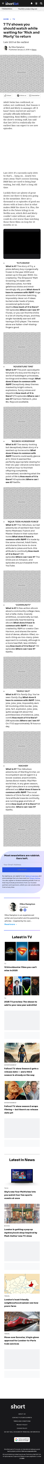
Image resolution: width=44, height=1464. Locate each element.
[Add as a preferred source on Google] (22, 1439)
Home (6, 19)
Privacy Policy (22, 1425)
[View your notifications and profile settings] (31, 3)
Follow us (23, 95)
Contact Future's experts (22, 1417)
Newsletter (36, 95)
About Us (21, 1414)
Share (9, 95)
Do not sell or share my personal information (22, 1432)
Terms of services (32, 876)
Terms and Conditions (22, 1421)
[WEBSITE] (22, 909)
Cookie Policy (22, 1428)
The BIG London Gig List (27, 9)
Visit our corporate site (28, 1451)
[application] (22, 242)
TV (14, 19)
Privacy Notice (34, 878)
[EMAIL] (25, 909)
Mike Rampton (17, 47)
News (34, 50)
